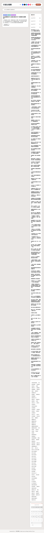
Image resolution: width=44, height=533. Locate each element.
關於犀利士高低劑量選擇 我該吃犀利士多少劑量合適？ (36, 337)
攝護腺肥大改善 (34, 424)
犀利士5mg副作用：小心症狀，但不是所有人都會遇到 (35, 207)
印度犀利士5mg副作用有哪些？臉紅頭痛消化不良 (35, 346)
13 (36, 513)
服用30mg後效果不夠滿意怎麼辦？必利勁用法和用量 (35, 166)
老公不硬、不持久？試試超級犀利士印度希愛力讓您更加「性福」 (36, 245)
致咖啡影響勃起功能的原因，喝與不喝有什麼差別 (36, 136)
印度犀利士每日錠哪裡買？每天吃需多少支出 (36, 340)
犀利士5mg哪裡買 (34, 459)
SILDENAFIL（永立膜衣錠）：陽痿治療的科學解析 (35, 257)
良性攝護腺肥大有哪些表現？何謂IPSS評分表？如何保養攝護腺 (36, 329)
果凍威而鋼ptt (33, 436)
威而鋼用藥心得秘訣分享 (35, 67)
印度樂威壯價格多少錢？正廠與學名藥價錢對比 (36, 73)
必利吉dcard (33, 414)
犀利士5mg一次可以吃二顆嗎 (35, 449)
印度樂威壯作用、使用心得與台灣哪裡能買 (36, 87)
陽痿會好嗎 (37, 493)
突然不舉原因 (33, 486)
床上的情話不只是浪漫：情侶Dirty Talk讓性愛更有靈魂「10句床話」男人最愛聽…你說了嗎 (36, 128)
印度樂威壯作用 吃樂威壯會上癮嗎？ (36, 65)
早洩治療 (37, 431)
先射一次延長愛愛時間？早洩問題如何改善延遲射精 (36, 146)
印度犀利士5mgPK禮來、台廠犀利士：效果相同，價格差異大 (36, 202)
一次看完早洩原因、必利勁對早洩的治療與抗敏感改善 (36, 108)
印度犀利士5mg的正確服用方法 (36, 316)
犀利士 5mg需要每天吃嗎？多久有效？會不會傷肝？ (36, 376)
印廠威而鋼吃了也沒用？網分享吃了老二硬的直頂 (36, 61)
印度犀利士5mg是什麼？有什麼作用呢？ (36, 322)
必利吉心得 (38, 416)
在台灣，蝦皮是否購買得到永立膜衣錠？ (36, 176)
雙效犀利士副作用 (34, 496)
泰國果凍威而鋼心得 (34, 446)
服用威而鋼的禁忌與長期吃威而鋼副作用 (36, 268)
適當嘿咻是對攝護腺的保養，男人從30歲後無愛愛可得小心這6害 (36, 97)
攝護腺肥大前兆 (34, 419)
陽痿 (37, 489)
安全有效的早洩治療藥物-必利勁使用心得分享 (35, 124)
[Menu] (20, 4)
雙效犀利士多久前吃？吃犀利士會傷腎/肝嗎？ (36, 179)
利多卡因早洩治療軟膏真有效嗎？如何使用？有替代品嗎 (36, 70)
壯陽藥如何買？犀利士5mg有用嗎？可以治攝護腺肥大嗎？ (36, 189)
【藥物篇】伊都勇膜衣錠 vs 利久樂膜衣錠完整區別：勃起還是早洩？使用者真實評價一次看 (36, 286)
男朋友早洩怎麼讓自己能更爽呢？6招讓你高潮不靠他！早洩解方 (36, 53)
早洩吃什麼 (37, 429)
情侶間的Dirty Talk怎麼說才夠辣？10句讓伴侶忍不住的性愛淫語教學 (36, 57)
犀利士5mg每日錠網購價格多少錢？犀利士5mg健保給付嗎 (36, 297)
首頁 (5, 9)
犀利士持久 (33, 474)
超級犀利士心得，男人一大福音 (36, 242)
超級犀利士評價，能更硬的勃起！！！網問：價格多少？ (36, 343)
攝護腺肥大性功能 (34, 421)
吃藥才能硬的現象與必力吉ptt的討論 (36, 362)
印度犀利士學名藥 (34, 312)
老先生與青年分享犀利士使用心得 (36, 294)
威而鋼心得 (33, 399)
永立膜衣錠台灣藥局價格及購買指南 (36, 172)
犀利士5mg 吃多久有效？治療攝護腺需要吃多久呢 (36, 143)
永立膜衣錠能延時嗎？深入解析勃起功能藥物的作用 (36, 46)
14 (38, 513)
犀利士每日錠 (33, 476)
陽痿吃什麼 (33, 493)
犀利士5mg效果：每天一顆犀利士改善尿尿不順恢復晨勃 (36, 250)
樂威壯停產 (33, 439)
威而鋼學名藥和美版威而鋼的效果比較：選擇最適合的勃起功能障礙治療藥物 (36, 34)
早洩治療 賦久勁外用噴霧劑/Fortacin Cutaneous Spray (36, 111)
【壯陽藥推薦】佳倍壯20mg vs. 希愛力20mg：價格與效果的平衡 (36, 238)
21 (38, 516)
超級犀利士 (38, 486)
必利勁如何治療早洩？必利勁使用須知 (36, 114)
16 (41, 513)
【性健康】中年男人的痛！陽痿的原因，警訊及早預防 (36, 43)
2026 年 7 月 (33, 21)
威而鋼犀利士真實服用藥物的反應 (36, 169)
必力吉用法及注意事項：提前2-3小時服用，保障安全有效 (36, 352)
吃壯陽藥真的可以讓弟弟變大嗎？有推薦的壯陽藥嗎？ (14, 17)
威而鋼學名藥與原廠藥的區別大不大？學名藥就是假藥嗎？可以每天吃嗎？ (36, 38)
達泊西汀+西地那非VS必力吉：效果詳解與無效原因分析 (36, 355)
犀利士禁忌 (33, 479)
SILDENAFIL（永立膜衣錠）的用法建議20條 (36, 186)
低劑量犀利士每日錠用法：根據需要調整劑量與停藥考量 (36, 192)
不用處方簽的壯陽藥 (34, 382)
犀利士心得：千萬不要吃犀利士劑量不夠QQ (36, 310)
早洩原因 (33, 429)
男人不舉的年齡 (34, 481)
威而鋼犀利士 (37, 399)
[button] (38, 4)
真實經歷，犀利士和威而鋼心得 (36, 156)
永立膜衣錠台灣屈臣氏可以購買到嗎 (36, 182)
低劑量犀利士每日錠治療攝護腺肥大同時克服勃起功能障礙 (36, 199)
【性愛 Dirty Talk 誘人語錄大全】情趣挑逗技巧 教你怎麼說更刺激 (36, 230)
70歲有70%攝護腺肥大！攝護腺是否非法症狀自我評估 (36, 333)
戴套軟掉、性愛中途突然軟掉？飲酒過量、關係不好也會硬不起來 (36, 275)
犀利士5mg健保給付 (34, 451)
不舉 (38, 382)
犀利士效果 (37, 474)
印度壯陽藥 (7, 5)
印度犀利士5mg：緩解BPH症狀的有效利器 (35, 196)
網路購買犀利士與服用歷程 (35, 278)
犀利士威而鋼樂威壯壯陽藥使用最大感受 (36, 149)
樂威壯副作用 (33, 441)
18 (33, 516)
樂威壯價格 (37, 439)
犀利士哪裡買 (33, 471)
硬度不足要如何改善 (34, 484)
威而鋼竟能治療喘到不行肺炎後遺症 (36, 83)
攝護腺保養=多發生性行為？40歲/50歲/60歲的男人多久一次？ (35, 79)
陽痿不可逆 (33, 491)
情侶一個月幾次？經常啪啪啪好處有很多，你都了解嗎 (36, 101)
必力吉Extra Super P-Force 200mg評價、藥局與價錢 (35, 373)
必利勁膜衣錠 (33, 412)
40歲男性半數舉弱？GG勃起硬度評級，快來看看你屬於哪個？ (36, 261)
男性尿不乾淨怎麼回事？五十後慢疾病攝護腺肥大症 (36, 133)
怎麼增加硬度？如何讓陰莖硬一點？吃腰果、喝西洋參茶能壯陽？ (36, 365)
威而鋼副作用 (37, 394)
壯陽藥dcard (33, 387)
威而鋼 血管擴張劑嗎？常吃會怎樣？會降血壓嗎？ (36, 90)
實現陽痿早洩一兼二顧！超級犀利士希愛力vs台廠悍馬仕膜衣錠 (36, 221)
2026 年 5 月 (33, 27)
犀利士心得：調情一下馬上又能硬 (36, 319)
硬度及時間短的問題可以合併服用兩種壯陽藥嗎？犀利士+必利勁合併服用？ (36, 253)
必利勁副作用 (33, 404)
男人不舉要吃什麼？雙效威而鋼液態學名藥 (36, 139)
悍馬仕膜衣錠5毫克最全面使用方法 (35, 49)
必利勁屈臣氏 (33, 409)
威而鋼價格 (33, 394)
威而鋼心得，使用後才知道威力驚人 (36, 117)
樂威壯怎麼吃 (33, 444)
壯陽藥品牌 (38, 387)
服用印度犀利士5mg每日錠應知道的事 (36, 326)
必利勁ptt (38, 402)
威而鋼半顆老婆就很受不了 (35, 76)
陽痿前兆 (37, 491)
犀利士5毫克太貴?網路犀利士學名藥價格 (36, 290)
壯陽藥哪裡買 (33, 389)
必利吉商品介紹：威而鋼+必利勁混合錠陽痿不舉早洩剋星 (36, 272)
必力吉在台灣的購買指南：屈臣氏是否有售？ (36, 370)
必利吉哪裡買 (33, 416)
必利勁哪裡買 (33, 407)
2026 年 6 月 (33, 24)
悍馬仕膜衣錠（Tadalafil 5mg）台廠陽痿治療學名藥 (35, 30)
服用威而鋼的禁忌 (34, 434)
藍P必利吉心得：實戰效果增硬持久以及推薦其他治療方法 (36, 213)
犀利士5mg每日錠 (34, 464)
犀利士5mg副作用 (34, 454)
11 (33, 513)
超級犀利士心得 (34, 489)
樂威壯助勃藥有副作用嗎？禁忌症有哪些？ (36, 104)
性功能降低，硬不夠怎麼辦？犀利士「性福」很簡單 (36, 163)
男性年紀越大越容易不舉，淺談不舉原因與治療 (36, 93)
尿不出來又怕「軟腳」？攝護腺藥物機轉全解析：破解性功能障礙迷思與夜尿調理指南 (36, 300)
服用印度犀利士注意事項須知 (36, 349)
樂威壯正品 (38, 444)
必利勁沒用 (33, 411)
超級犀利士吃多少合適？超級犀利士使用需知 (36, 305)
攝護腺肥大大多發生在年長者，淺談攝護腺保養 (35, 121)
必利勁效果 (38, 409)
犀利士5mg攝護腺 (34, 461)
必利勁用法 (37, 411)
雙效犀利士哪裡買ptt (34, 498)
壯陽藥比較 (38, 389)
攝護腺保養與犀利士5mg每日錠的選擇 (36, 210)
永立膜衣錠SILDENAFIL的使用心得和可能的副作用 (36, 234)
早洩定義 (33, 431)
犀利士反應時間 (34, 469)
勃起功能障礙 (33, 384)
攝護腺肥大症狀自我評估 (35, 426)
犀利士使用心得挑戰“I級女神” (36, 307)
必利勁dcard (33, 402)
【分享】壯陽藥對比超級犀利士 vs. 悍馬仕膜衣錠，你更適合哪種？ (36, 225)
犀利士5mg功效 (34, 456)
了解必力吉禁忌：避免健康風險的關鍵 (36, 265)
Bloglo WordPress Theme (30, 531)
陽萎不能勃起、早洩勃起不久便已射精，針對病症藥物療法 (36, 159)
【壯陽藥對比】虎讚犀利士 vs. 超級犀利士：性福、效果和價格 (35, 217)
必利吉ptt (38, 414)
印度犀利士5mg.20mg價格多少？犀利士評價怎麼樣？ (36, 281)
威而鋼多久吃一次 (34, 397)
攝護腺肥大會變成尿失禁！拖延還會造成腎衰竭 (36, 359)
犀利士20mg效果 (34, 466)
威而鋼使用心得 (34, 392)
